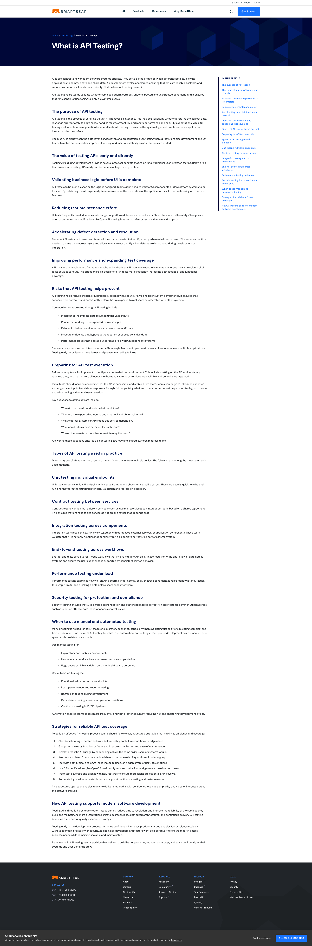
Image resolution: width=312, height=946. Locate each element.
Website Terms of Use (241, 897)
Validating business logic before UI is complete (240, 100)
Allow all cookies (291, 938)
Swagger (198, 881)
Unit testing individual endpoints (239, 147)
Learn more (176, 940)
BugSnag (198, 886)
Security (234, 886)
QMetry (198, 902)
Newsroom (128, 897)
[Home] (69, 11)
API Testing (67, 35)
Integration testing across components (235, 160)
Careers (127, 886)
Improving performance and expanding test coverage (236, 122)
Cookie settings (262, 938)
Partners (127, 902)
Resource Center (167, 892)
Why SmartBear (184, 11)
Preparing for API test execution (238, 134)
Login (257, 2)
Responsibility (130, 907)
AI (123, 11)
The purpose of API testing (236, 84)
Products (138, 11)
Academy (164, 881)
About (126, 881)
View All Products (203, 907)
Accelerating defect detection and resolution (240, 114)
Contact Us (129, 892)
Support (246, 2)
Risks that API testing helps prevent (240, 129)
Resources (159, 11)
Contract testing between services (240, 153)
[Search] (232, 11)
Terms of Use (236, 892)
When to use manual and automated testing (235, 190)
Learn (55, 35)
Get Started (248, 11)
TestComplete (201, 892)
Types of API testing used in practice (236, 141)
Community (165, 886)
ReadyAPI (199, 897)
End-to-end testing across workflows (236, 168)
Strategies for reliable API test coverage (237, 199)
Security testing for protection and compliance (240, 182)
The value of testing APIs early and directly (240, 92)
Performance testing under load (238, 175)
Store (235, 2)
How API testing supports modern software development (239, 207)
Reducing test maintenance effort (239, 106)
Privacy (233, 881)
